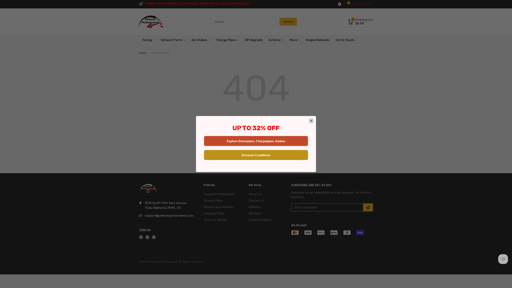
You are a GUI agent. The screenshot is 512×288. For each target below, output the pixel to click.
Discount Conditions (256, 155)
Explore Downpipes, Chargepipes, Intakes (256, 141)
